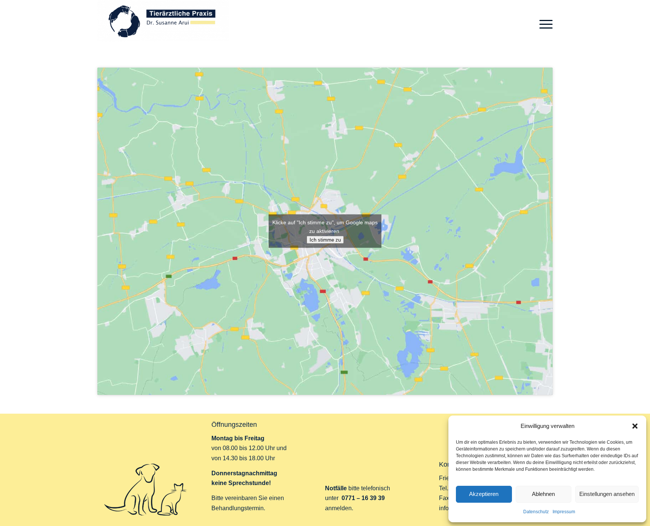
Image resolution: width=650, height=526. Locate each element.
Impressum (564, 511)
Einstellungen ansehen (607, 494)
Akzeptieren (483, 494)
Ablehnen (543, 494)
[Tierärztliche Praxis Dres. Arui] (163, 24)
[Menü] (544, 24)
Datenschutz (536, 511)
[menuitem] (544, 24)
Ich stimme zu (325, 240)
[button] (635, 426)
